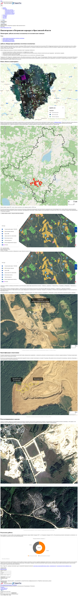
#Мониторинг (6, 27)
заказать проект (3, 21)
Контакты (2, 587)
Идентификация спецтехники (8, 40)
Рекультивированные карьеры (8, 41)
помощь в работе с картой (6, 213)
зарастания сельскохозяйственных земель (41, 565)
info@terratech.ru (3, 589)
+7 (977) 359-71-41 (4, 588)
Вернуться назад (3, 569)
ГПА (1, 0)
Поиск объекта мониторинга (8, 39)
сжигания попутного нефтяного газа (64, 565)
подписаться (14, 592)
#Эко (10, 27)
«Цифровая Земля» (57, 122)
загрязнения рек (53, 565)
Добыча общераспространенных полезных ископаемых (13, 38)
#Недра (1, 27)
